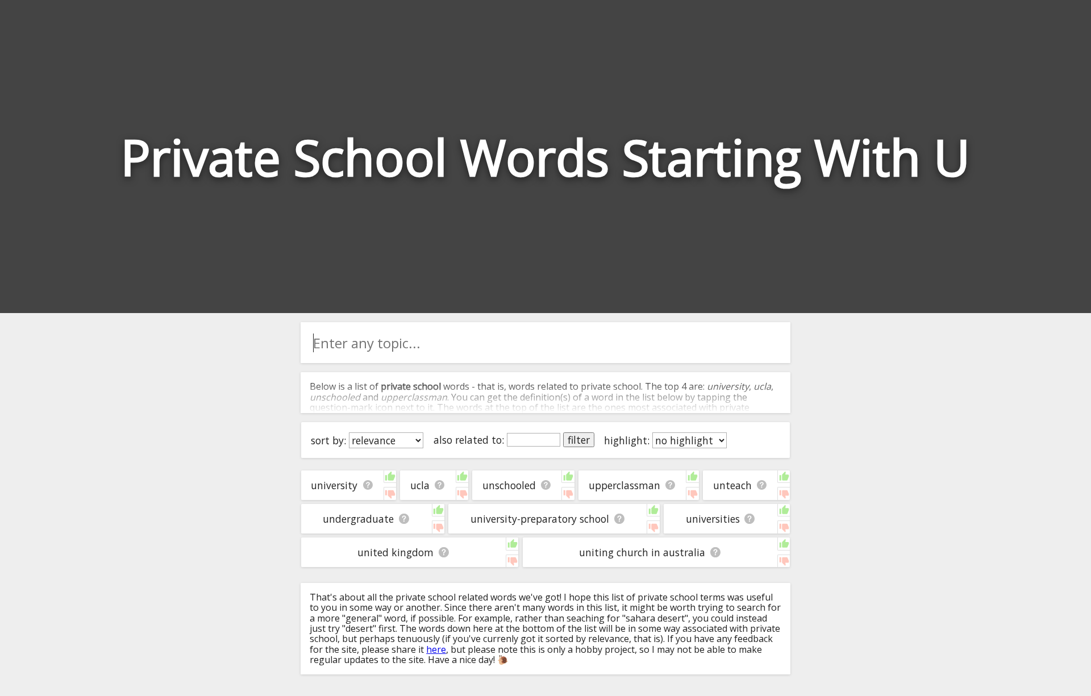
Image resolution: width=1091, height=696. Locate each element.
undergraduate (358, 519)
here (436, 649)
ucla (420, 485)
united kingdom (395, 552)
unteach (732, 485)
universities (713, 519)
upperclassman (624, 485)
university (334, 485)
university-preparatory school (539, 519)
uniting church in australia (642, 552)
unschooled (509, 485)
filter (579, 440)
